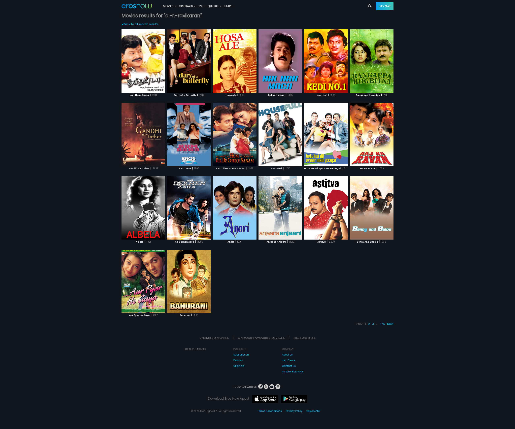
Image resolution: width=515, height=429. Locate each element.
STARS (228, 6)
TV (200, 6)
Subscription (241, 354)
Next (390, 324)
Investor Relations (293, 371)
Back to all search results (141, 24)
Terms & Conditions (270, 411)
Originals (238, 366)
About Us (287, 354)
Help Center (289, 360)
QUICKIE (213, 6)
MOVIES (168, 6)
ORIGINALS (186, 6)
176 (382, 324)
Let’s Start (384, 6)
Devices (238, 360)
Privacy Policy (294, 411)
